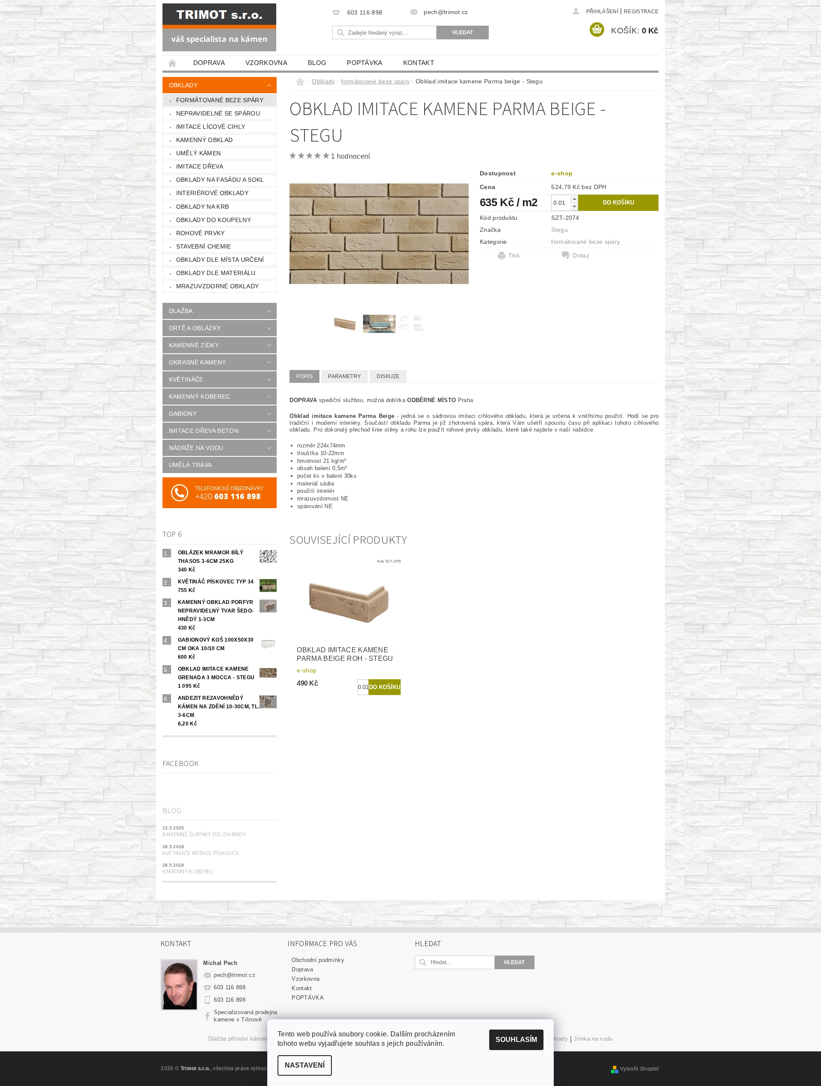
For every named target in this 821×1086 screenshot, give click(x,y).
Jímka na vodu (593, 1039)
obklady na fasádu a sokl (220, 179)
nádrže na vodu (196, 447)
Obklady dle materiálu (216, 272)
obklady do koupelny (213, 219)
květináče (186, 379)
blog (317, 62)
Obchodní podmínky (318, 960)
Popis (304, 376)
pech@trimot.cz (234, 975)
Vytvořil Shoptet (639, 1069)
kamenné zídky (194, 345)
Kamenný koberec (188, 871)
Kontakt (418, 62)
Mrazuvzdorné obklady (217, 286)
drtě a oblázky (195, 328)
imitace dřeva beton (204, 430)
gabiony (183, 413)
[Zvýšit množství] (574, 199)
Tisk (514, 255)
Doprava (209, 62)
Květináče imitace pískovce (200, 853)
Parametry (344, 376)
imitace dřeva (199, 166)
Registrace (641, 12)
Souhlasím (516, 1039)
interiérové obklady (212, 192)
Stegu (559, 229)
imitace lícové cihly (210, 126)
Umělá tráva (190, 465)
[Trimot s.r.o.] (219, 27)
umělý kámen (198, 153)
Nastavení (305, 1065)
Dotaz (581, 255)
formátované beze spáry (219, 100)
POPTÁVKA (365, 62)
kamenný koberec (199, 396)
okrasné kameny (197, 362)
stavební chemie (203, 246)
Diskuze (388, 376)
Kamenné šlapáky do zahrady (204, 834)
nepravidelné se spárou (218, 113)
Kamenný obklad (204, 139)
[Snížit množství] (574, 206)
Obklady (183, 85)
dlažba (181, 311)
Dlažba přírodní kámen (237, 1039)
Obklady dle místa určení (220, 259)
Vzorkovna (266, 62)
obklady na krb (202, 206)
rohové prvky (200, 233)
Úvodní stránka (172, 62)
